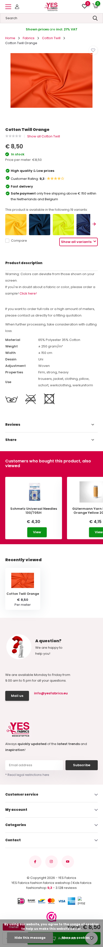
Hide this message (30, 938)
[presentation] (94, 224)
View (37, 532)
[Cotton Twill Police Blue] (87, 224)
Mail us (17, 695)
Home (10, 38)
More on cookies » (77, 938)
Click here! (28, 293)
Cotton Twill (51, 38)
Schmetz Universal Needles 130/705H (33, 511)
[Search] (95, 18)
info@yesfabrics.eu (50, 693)
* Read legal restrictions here (27, 775)
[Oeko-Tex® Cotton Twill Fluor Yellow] (63, 224)
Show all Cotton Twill (43, 136)
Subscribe (81, 765)
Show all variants (76, 241)
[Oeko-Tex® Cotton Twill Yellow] (15, 224)
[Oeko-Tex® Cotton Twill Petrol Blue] (39, 224)
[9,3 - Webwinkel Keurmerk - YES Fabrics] (51, 917)
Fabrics (28, 38)
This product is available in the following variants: (46, 209)
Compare (19, 240)
